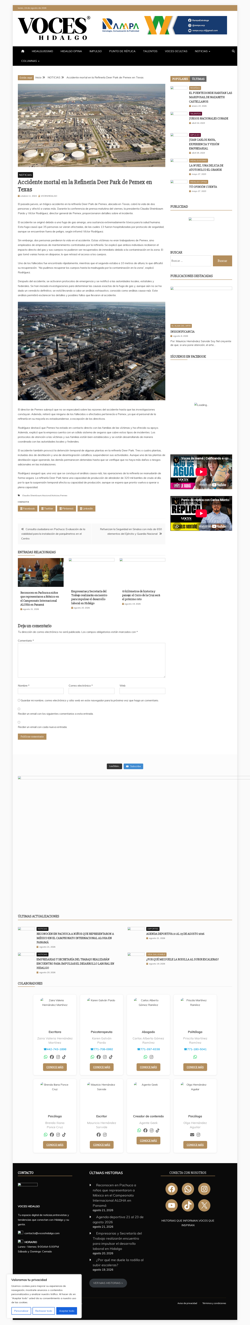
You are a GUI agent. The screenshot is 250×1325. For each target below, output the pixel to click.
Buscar (222, 261)
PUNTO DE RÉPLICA (122, 51)
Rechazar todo (43, 1310)
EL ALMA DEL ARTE (181, 325)
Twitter (48, 508)
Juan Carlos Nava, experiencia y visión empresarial (204, 144)
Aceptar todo (66, 1310)
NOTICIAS (201, 51)
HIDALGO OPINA (71, 51)
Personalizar (21, 1310)
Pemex (63, 495)
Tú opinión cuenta (203, 187)
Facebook (28, 508)
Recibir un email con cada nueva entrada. (42, 727)
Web (123, 685)
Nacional (46, 495)
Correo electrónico (81, 685)
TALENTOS (150, 51)
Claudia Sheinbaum (32, 495)
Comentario (26, 640)
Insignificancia (182, 331)
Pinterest (67, 508)
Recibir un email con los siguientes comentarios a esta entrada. (55, 713)
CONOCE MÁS (54, 1067)
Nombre (23, 685)
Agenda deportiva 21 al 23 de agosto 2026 (175, 934)
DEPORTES (152, 928)
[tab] (180, 79)
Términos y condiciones (214, 1303)
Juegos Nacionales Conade (208, 118)
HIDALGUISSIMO (42, 51)
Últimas (198, 79)
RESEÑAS (195, 88)
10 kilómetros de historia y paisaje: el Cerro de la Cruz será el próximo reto (141, 595)
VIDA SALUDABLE (156, 954)
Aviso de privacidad (187, 1303)
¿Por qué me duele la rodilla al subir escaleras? (182, 959)
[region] (44, 1296)
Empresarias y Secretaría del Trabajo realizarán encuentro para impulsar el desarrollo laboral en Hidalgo (89, 597)
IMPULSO (95, 51)
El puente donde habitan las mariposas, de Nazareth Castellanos (210, 97)
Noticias (56, 495)
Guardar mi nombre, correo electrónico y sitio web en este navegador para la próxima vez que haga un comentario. (90, 700)
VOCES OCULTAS (176, 51)
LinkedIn (87, 508)
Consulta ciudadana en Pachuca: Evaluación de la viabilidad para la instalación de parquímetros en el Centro (53, 533)
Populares (180, 79)
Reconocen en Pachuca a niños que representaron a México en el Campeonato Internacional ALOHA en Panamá (39, 598)
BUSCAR (176, 252)
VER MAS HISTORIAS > (108, 1283)
